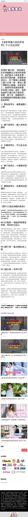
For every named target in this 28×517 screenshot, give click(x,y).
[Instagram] (26, 1)
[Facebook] (25, 1)
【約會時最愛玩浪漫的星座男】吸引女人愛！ (14, 440)
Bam (4, 509)
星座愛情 (2, 39)
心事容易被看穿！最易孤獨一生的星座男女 (13, 420)
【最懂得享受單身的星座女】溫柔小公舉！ (13, 399)
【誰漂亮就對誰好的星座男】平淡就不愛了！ (14, 378)
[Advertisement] (14, 23)
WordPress (24, 508)
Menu (4, 34)
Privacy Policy (4, 482)
